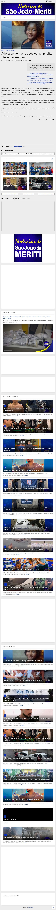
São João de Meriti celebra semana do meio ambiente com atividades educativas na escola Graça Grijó (14, 171)
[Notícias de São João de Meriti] (28, 14)
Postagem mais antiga (46, 194)
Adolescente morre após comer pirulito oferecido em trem (23, 661)
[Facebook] (2, 1)
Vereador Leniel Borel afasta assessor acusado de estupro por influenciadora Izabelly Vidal (15, 185)
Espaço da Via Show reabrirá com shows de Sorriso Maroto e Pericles (27, 780)
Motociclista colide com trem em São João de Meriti (21, 838)
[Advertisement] (13, 73)
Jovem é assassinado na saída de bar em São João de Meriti (23, 470)
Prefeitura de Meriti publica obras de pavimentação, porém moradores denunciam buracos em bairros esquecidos (40, 75)
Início (2, 50)
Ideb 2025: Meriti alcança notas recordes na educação (21, 569)
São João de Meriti (10, 50)
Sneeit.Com (30, 907)
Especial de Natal (10, 819)
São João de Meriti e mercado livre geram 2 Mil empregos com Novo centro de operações (40, 171)
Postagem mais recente (10, 194)
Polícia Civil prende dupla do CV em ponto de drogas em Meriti (24, 549)
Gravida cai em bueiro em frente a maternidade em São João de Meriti (27, 680)
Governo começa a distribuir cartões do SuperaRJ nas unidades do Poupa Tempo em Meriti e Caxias (40, 79)
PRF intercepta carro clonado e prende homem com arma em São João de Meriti (41, 185)
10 (5, 584)
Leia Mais (17, 415)
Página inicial (28, 194)
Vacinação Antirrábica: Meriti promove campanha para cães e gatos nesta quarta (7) (40, 83)
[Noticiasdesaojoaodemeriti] (7, 1)
